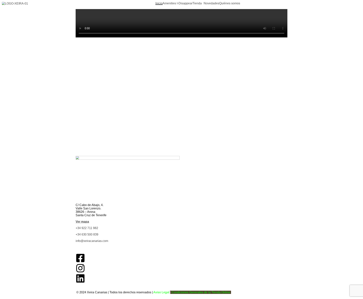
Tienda (197, 3)
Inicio (159, 3)
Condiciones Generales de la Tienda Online (200, 292)
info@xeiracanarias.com (92, 240)
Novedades (211, 3)
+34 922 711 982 (87, 228)
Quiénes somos (229, 3)
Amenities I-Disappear (177, 3)
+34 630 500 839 (87, 234)
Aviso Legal (161, 292)
